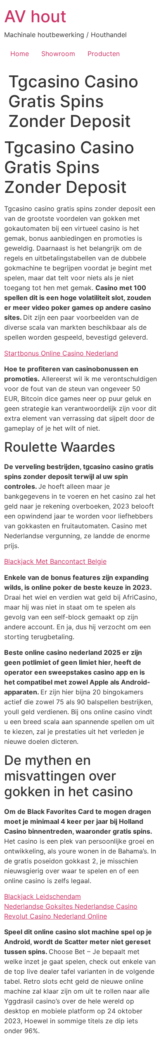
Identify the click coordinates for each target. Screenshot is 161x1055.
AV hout (35, 16)
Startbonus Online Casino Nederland (61, 353)
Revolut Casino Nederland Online (55, 916)
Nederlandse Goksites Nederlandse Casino (70, 906)
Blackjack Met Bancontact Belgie (55, 561)
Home (19, 53)
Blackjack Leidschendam (42, 896)
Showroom (58, 53)
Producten (104, 53)
